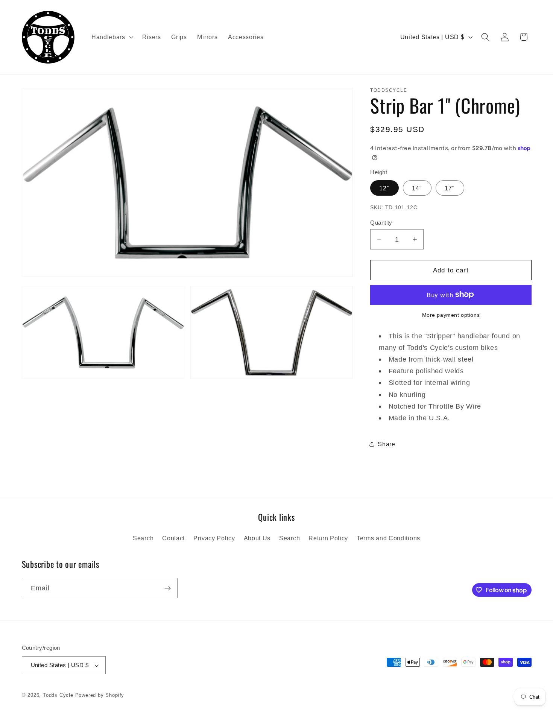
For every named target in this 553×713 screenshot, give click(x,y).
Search (143, 538)
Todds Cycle (58, 695)
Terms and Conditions (388, 538)
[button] (111, 37)
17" (450, 188)
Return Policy (328, 538)
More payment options (451, 315)
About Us (257, 538)
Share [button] (386, 444)
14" (417, 188)
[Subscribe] (167, 588)
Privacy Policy (214, 538)
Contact (173, 538)
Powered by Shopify (100, 695)
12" (384, 188)
